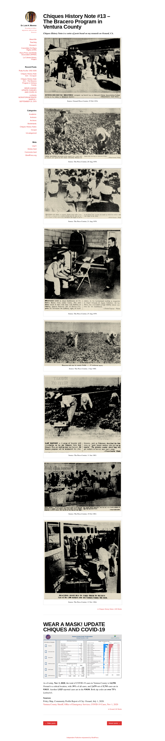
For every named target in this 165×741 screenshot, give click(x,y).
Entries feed (32, 149)
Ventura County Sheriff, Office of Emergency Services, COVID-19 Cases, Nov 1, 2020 (80, 704)
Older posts (50, 723)
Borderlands (32, 124)
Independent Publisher (74, 737)
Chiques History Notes (106, 609)
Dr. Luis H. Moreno (28, 25)
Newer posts (114, 723)
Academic (32, 114)
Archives (33, 120)
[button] (82, 68)
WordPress (95, 737)
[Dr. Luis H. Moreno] (30, 22)
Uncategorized (31, 133)
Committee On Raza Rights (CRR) (28, 49)
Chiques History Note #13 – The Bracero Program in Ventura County (76, 21)
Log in (34, 146)
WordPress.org (30, 155)
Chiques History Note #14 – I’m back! (28, 75)
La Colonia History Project (29, 58)
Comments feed (30, 152)
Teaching (33, 42)
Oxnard (112, 709)
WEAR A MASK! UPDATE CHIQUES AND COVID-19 (74, 627)
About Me (32, 39)
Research (32, 45)
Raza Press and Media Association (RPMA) (28, 54)
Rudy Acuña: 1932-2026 (27, 71)
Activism (33, 117)
